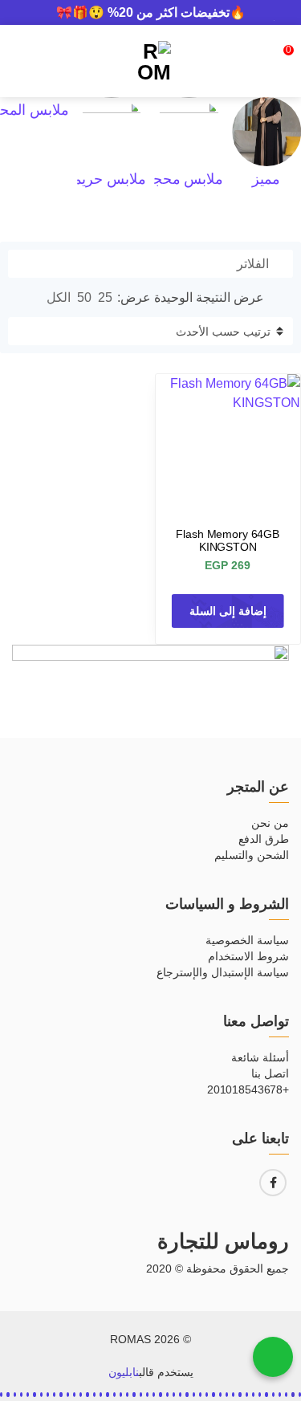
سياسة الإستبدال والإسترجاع (223, 972)
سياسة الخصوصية (247, 940)
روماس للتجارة (223, 1241)
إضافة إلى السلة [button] (227, 611)
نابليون (123, 1372)
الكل (59, 297)
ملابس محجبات (178, 179)
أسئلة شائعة (260, 1057)
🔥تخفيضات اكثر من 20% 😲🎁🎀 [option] (151, 12)
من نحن (270, 823)
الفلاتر (254, 264)
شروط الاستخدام (248, 956)
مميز (266, 179)
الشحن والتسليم (251, 855)
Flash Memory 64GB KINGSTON (227, 540)
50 (84, 297)
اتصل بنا (270, 1073)
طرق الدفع (263, 839)
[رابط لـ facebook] (273, 1182)
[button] (300, 1394)
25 (105, 297)
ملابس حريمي (105, 179)
